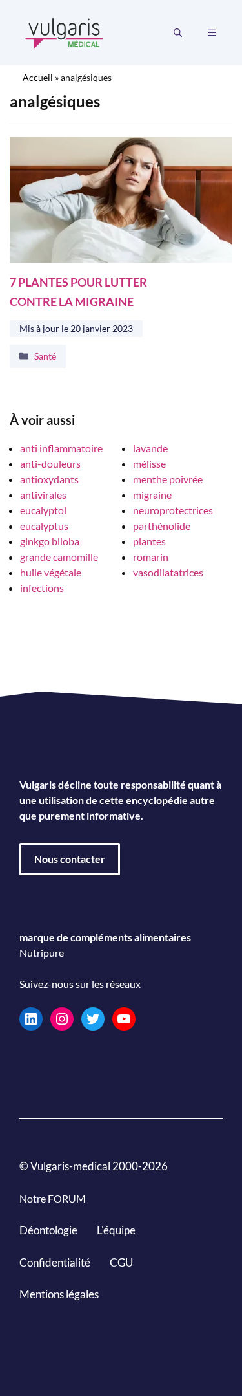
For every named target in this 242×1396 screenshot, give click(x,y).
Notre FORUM (52, 1198)
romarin (150, 557)
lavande (150, 448)
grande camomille (59, 557)
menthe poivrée (168, 479)
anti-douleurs (50, 463)
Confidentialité (54, 1262)
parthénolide (161, 525)
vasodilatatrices (168, 572)
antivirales (43, 494)
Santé (45, 356)
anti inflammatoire (61, 448)
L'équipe (116, 1230)
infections (42, 588)
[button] (178, 33)
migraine (152, 494)
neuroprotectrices (173, 510)
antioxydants (49, 479)
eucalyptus (44, 525)
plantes (149, 541)
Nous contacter (69, 859)
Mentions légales (59, 1294)
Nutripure (41, 952)
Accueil (38, 77)
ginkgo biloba (49, 541)
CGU (121, 1262)
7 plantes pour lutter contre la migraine (78, 292)
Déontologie (48, 1230)
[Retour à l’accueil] (64, 31)
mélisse (149, 463)
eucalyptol (43, 510)
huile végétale (50, 572)
